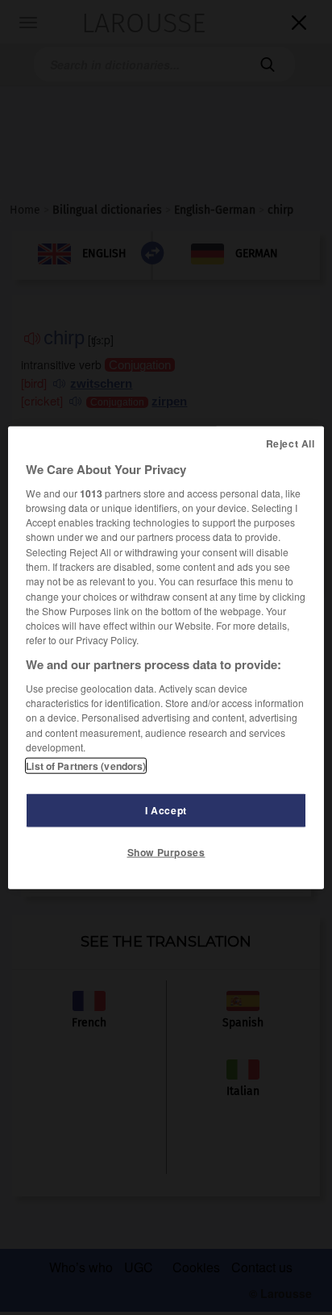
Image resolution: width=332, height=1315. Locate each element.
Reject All (290, 442)
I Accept (166, 810)
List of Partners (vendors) (86, 766)
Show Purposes (166, 852)
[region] (165, 657)
